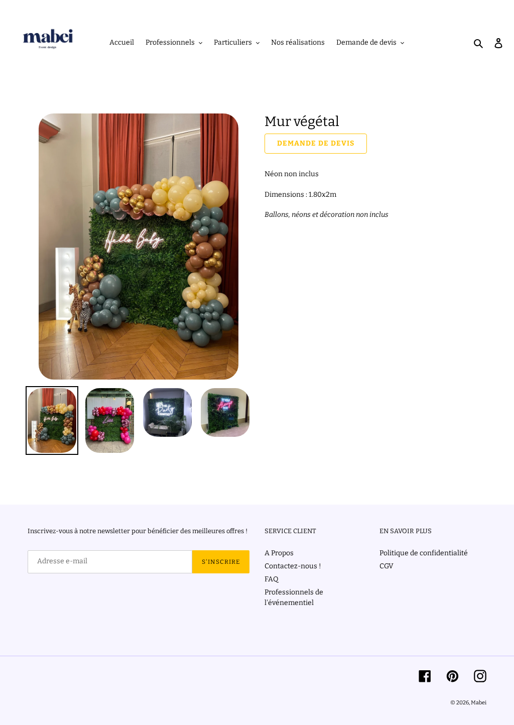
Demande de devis (315, 143)
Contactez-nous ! (293, 566)
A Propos (279, 553)
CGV (386, 566)
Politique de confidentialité (423, 553)
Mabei (478, 702)
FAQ (272, 579)
